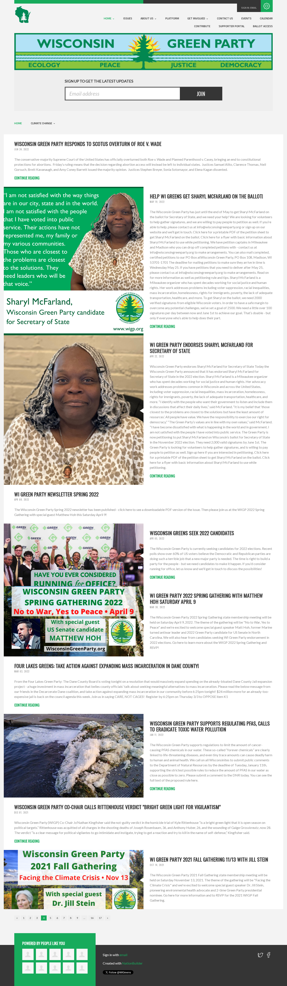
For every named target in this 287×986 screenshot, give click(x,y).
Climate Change (42, 123)
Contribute (202, 26)
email (253, 7)
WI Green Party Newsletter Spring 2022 (56, 494)
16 (92, 917)
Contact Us (225, 18)
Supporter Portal (232, 26)
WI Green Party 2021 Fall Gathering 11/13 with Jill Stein (209, 859)
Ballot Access (263, 26)
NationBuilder (132, 963)
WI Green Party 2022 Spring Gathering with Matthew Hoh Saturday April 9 (206, 598)
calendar (266, 18)
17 (100, 917)
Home (108, 18)
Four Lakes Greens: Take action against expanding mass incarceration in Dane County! (106, 665)
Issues (127, 18)
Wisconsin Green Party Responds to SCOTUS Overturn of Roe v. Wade (87, 143)
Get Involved (196, 18)
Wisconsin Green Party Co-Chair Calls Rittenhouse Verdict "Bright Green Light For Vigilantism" (117, 807)
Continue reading (26, 177)
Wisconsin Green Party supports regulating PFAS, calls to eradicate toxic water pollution (210, 726)
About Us (147, 18)
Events (246, 18)
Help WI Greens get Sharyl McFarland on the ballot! (206, 196)
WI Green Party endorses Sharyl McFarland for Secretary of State (201, 347)
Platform (172, 18)
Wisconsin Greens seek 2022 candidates (192, 533)
